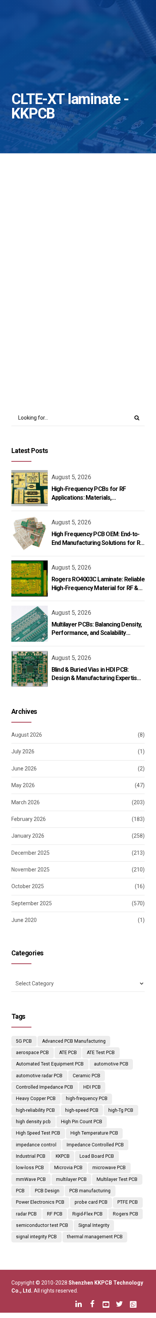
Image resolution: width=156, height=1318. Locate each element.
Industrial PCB (30, 1156)
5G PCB (24, 1041)
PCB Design (47, 1190)
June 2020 (24, 920)
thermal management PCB (95, 1236)
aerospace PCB (32, 1052)
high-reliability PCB (35, 1110)
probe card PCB (91, 1202)
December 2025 (30, 853)
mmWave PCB (31, 1179)
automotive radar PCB (39, 1075)
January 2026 (27, 836)
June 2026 (24, 769)
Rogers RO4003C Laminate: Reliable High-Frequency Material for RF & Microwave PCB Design (98, 588)
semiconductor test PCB (42, 1225)
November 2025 (30, 870)
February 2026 (28, 819)
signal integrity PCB (36, 1236)
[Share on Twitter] (69, 366)
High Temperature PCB (94, 1133)
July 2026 (22, 751)
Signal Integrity (93, 1225)
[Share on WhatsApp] (99, 366)
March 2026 (25, 802)
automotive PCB (111, 1064)
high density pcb (33, 1121)
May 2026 (23, 785)
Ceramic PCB (86, 1075)
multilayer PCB (71, 1179)
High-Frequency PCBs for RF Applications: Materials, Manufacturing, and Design (88, 497)
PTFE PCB (127, 1202)
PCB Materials (97, 242)
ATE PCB (68, 1052)
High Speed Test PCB (38, 1133)
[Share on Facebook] (54, 366)
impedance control (36, 1145)
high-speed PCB (81, 1110)
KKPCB (63, 1156)
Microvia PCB (68, 1167)
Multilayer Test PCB (117, 1179)
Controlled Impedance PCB (44, 1087)
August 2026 (26, 735)
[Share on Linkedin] (84, 366)
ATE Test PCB (101, 1052)
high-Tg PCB (120, 1110)
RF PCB (54, 1214)
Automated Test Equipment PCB (50, 1064)
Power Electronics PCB (40, 1202)
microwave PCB (109, 1167)
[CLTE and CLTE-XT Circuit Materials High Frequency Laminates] (78, 207)
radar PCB (26, 1214)
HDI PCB (92, 1087)
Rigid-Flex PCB (87, 1214)
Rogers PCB (125, 1214)
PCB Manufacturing (44, 242)
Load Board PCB (97, 1156)
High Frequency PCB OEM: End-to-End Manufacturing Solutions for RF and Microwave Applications (97, 542)
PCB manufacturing (90, 1190)
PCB (20, 1190)
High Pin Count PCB (81, 1121)
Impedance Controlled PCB (95, 1145)
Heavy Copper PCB (36, 1098)
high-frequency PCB (87, 1098)
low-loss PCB (30, 1167)
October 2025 (27, 886)
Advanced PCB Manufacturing (74, 1041)
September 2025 (31, 903)
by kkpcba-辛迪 (108, 297)
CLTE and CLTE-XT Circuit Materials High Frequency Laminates (73, 271)
